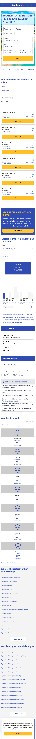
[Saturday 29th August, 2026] (13, 298)
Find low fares (18, 230)
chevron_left (3, 268)
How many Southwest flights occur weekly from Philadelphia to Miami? (16, 387)
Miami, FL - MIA (9, 46)
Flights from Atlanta (6, 585)
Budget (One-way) (7, 94)
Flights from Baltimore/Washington (10, 577)
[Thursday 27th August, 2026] (7, 298)
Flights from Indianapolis (8, 625)
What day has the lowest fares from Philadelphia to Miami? (16, 391)
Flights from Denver (6, 605)
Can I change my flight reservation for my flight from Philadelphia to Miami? (15, 400)
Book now (18, 121)
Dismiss (18, 733)
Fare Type (4, 101)
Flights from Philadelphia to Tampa (10, 672)
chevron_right (33, 268)
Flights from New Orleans (8, 621)
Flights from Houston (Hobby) (9, 601)
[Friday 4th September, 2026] (29, 295)
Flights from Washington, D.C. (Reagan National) (14, 609)
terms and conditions (16, 322)
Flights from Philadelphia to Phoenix (11, 687)
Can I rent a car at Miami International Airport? (15, 395)
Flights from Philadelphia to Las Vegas (11, 675)
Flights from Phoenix (6, 633)
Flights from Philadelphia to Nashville (11, 668)
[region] (18, 728)
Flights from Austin (6, 613)
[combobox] (18, 249)
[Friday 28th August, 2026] (10, 295)
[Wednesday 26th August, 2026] (4, 296)
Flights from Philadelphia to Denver (10, 660)
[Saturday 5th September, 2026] (32, 296)
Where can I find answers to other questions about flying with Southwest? (16, 409)
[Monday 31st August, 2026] (18, 295)
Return (21, 50)
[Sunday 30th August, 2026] (15, 293)
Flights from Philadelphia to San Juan (11, 707)
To (5, 44)
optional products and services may (16, 317)
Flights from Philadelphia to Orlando (11, 652)
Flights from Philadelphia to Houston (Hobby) (13, 703)
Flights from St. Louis (7, 597)
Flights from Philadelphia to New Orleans (12, 699)
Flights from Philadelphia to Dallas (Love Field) (14, 683)
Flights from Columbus (7, 629)
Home (2, 69)
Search (18, 58)
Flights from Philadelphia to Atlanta (10, 664)
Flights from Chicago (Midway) (9, 581)
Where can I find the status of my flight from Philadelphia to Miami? (15, 405)
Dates (3, 86)
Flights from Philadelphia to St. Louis (11, 691)
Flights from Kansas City (8, 617)
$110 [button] (12, 22)
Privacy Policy (13, 729)
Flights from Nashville (7, 589)
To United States (19, 69)
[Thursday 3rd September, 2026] (27, 298)
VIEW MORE (18, 639)
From (6, 38)
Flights (10, 69)
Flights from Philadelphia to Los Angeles (12, 695)
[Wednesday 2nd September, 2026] (24, 298)
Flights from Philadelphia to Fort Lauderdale (13, 679)
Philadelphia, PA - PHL (11, 40)
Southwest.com (13, 321)
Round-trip (7, 29)
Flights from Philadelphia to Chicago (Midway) (13, 656)
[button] (2, 5)
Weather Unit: (30, 422)
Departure (8, 50)
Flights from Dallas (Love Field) (9, 593)
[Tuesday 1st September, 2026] (21, 295)
